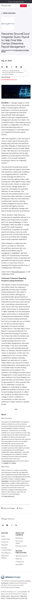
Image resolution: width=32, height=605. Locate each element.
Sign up (23, 5)
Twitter (14, 463)
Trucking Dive (20, 562)
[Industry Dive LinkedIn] (3, 525)
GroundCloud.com (18, 272)
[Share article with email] (21, 67)
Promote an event (21, 546)
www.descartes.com (9, 461)
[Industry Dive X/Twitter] (12, 525)
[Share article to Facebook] (7, 67)
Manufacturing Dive (22, 556)
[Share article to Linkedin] (2, 67)
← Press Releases (8, 13)
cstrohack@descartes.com (9, 79)
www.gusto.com (9, 496)
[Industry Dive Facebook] (7, 525)
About (3, 536)
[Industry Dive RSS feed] (16, 525)
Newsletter (4, 545)
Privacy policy (5, 596)
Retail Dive (19, 559)
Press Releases (6, 553)
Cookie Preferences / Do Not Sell (16, 598)
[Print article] (16, 67)
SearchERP (19, 564)
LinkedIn (6, 463)
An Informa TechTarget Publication (16, 1)
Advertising (19, 538)
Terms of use (15, 596)
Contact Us (4, 542)
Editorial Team (5, 539)
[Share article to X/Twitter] (11, 67)
